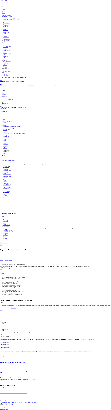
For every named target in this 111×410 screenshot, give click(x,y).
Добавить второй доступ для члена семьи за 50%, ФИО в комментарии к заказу (13, 264)
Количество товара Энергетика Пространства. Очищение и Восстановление (11, 268)
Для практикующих (8, 260)
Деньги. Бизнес (5, 47)
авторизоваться (13, 308)
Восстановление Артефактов (7, 46)
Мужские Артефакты (6, 52)
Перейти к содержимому (3, 0)
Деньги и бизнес (5, 25)
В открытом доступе (6, 39)
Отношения (5, 65)
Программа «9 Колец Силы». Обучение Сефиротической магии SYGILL (14, 133)
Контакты (3, 13)
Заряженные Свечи (4, 60)
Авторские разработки (6, 225)
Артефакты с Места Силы (7, 187)
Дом (2, 110)
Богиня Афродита (4, 92)
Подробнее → (4, 215)
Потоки (3, 216)
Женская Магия (5, 26)
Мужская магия (5, 28)
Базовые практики (6, 38)
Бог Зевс (4, 237)
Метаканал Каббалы (5, 96)
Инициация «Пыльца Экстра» (6, 15)
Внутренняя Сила (6, 44)
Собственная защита (6, 71)
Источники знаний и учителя (7, 69)
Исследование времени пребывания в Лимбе (8, 18)
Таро (4, 57)
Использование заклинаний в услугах (5, 347)
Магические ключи (6, 221)
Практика (4, 143)
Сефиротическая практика (7, 54)
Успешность (5, 35)
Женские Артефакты (6, 48)
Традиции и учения (6, 219)
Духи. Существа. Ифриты (7, 170)
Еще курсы (2, 356)
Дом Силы (1, 6)
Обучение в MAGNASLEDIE (7, 121)
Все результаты (2, 245)
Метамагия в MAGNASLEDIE (8, 230)
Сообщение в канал (5, 103)
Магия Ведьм (5, 74)
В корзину (1, 269)
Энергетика (5, 36)
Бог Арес (3, 93)
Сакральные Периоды (6, 32)
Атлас (2, 218)
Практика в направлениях (5, 40)
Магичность (5, 27)
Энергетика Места (6, 37)
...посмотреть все (4, 94)
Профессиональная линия (5, 68)
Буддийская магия (6, 73)
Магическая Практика (6, 50)
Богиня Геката (5, 233)
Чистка (4, 66)
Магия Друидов (5, 75)
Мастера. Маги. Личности (7, 174)
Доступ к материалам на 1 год (4, 342)
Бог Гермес (5, 236)
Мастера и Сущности (6, 70)
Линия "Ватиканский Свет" (7, 61)
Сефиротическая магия (6, 153)
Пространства (5, 31)
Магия (4, 64)
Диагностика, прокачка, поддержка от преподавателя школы (11, 82)
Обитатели (5, 29)
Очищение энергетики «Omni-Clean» (7, 16)
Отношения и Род (6, 30)
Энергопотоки (2, 76)
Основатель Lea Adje (5, 10)
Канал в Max (5, 130)
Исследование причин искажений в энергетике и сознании (10, 19)
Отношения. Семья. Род (7, 53)
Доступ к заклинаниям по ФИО (4, 334)
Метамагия (3, 11)
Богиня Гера (3, 91)
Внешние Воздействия (6, 23)
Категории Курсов (4, 22)
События (4, 33)
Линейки (3, 72)
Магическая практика (6, 224)
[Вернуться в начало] (5, 1)
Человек (4, 223)
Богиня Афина (5, 235)
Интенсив (1, 260)
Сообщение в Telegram (6, 129)
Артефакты (1, 42)
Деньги (4, 62)
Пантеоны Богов (5, 220)
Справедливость (5, 56)
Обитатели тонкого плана (7, 222)
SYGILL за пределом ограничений (7, 88)
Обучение (3, 12)
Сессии (3, 217)
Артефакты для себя (6, 183)
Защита (4, 49)
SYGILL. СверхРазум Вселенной (8, 231)
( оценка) (1, 298)
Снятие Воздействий (6, 177)
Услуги (1, 80)
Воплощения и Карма (6, 24)
